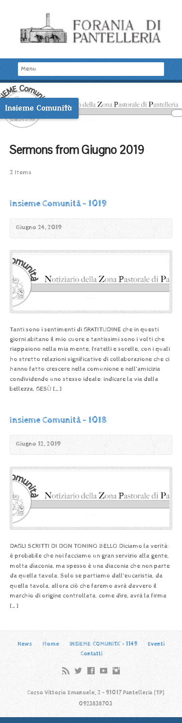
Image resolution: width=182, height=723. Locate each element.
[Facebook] (91, 670)
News (24, 644)
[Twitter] (78, 670)
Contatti (91, 654)
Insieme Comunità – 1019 (58, 204)
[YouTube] (103, 670)
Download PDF (76, 228)
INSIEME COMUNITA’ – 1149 (103, 644)
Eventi (156, 644)
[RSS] (65, 670)
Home (50, 644)
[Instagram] (116, 670)
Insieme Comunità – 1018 (58, 420)
